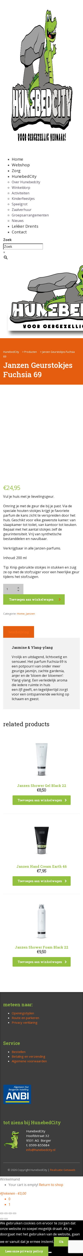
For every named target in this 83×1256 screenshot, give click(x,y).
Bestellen (19, 1052)
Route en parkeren (25, 1018)
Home (17, 159)
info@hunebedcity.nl (40, 1150)
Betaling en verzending (28, 1056)
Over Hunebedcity (26, 182)
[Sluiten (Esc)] (14, 1213)
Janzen (30, 613)
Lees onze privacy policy (24, 1251)
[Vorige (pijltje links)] (1, 1219)
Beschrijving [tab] (19, 632)
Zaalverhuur (21, 209)
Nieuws (18, 220)
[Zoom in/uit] (1, 1213)
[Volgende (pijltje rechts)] (6, 1219)
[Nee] (50, 1252)
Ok (61, 1242)
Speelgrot (19, 204)
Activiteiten (20, 193)
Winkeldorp (21, 187)
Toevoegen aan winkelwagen (31, 599)
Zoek (7, 239)
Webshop (21, 165)
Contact (19, 232)
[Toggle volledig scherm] (6, 1213)
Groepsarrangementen (30, 215)
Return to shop (51, 1184)
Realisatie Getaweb (62, 1170)
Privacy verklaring (24, 1022)
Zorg (16, 170)
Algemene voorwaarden (29, 1061)
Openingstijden (23, 1013)
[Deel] (10, 1213)
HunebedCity (24, 176)
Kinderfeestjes (23, 198)
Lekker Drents (25, 226)
